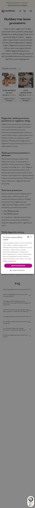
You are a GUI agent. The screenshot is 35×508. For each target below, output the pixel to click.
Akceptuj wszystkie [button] (18, 265)
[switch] (30, 505)
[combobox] (28, 237)
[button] (17, 270)
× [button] (31, 236)
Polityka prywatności (9, 261)
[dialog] (17, 254)
